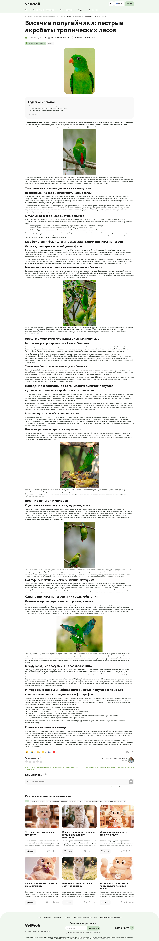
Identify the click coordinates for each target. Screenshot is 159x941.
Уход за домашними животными (115, 801)
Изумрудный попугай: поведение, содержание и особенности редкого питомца (52, 768)
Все (27, 801)
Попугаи (62, 16)
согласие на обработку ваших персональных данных (86, 932)
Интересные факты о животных (57, 801)
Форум (80, 10)
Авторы (67, 917)
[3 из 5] (33, 761)
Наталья (124, 761)
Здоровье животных (37, 801)
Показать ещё (33, 115)
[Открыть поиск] (111, 3)
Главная (29, 16)
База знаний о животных (42, 16)
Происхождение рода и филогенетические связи (48, 108)
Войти (129, 4)
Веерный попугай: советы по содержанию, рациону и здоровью (108, 767)
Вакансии (57, 917)
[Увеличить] (56, 132)
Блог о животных (66, 10)
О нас (39, 917)
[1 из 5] (26, 761)
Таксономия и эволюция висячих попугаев (44, 106)
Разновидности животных (93, 801)
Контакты (47, 917)
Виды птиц (54, 16)
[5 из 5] (41, 761)
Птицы (80, 801)
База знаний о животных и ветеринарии (39, 10)
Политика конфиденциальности (85, 917)
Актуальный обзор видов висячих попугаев (46, 111)
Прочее (72, 801)
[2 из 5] (30, 761)
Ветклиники (93, 10)
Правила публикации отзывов (111, 917)
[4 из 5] (37, 761)
